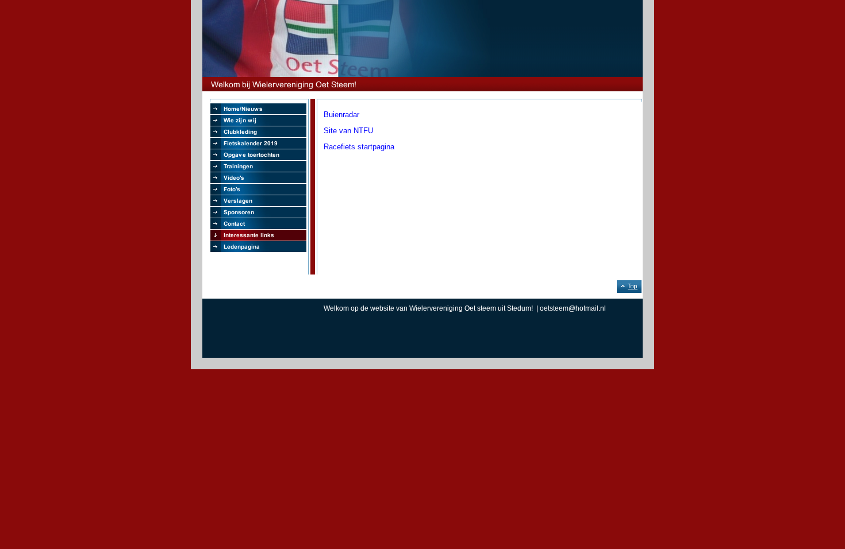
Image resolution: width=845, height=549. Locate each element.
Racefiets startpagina (359, 146)
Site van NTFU (348, 130)
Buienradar (341, 114)
